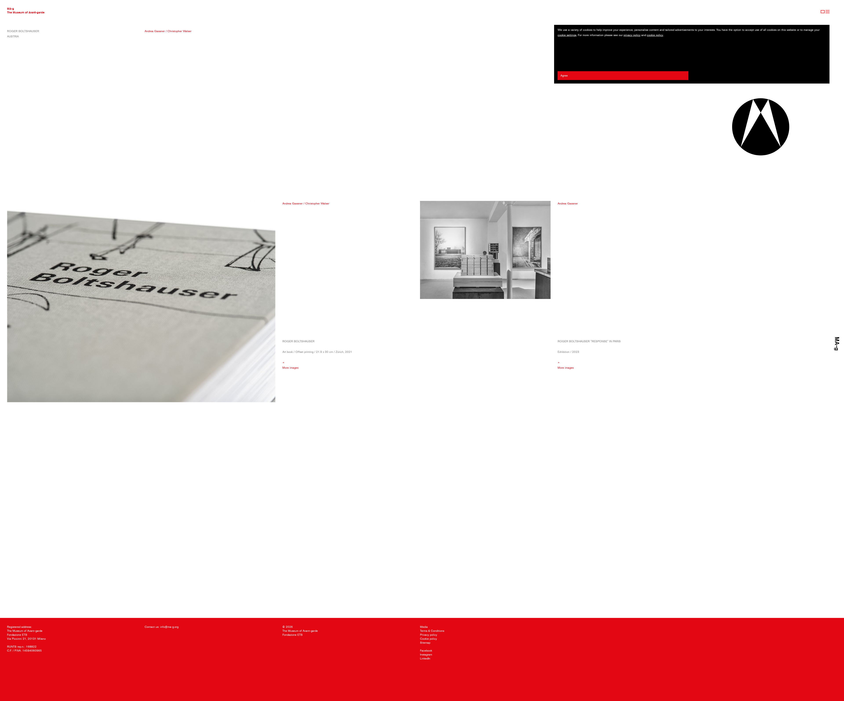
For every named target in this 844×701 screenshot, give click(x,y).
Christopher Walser (179, 31)
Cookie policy (428, 638)
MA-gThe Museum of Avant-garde (25, 10)
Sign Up (823, 11)
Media (424, 626)
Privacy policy (428, 634)
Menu (827, 11)
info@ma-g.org (169, 626)
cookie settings (567, 35)
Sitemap (425, 642)
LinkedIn (425, 658)
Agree (564, 75)
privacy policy (632, 35)
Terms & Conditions (432, 630)
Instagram (426, 654)
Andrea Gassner (155, 31)
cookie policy (655, 35)
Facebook (426, 650)
